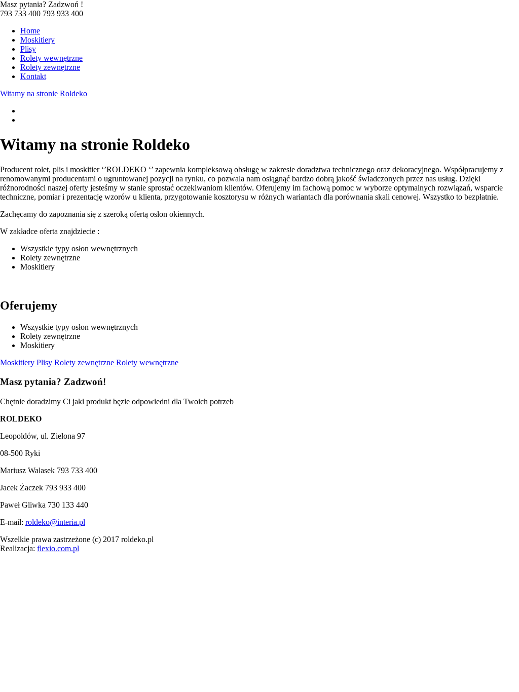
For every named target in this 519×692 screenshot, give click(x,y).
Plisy (28, 49)
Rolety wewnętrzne (51, 58)
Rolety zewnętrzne (50, 67)
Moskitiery (37, 39)
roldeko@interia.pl (55, 522)
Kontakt (33, 76)
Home (30, 30)
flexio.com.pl (58, 548)
